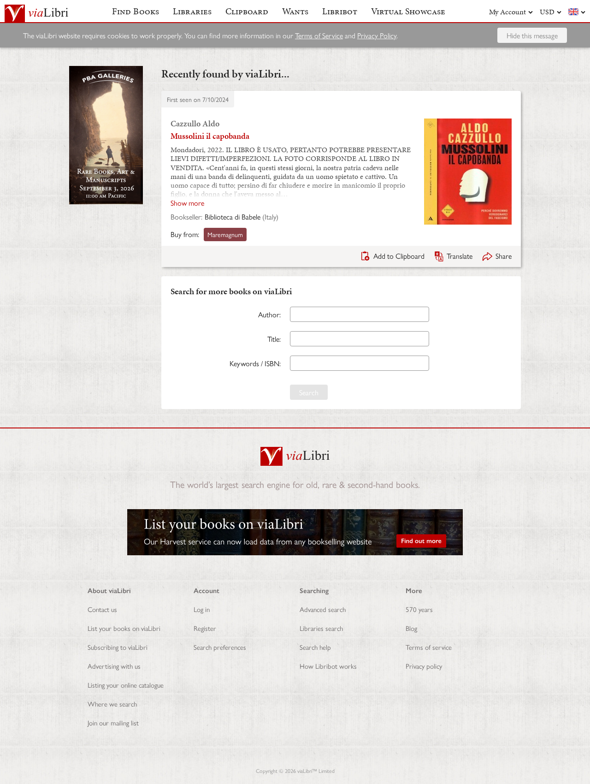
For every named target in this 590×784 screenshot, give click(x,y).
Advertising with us (114, 666)
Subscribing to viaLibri (118, 647)
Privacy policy (424, 666)
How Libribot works (328, 666)
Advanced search (323, 609)
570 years (419, 609)
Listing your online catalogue (126, 684)
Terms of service (429, 647)
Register (205, 628)
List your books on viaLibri (124, 628)
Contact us (102, 609)
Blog (411, 628)
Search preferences (220, 647)
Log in (202, 609)
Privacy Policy (376, 35)
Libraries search (321, 628)
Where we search (112, 703)
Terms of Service (319, 35)
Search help (315, 647)
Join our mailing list (113, 722)
